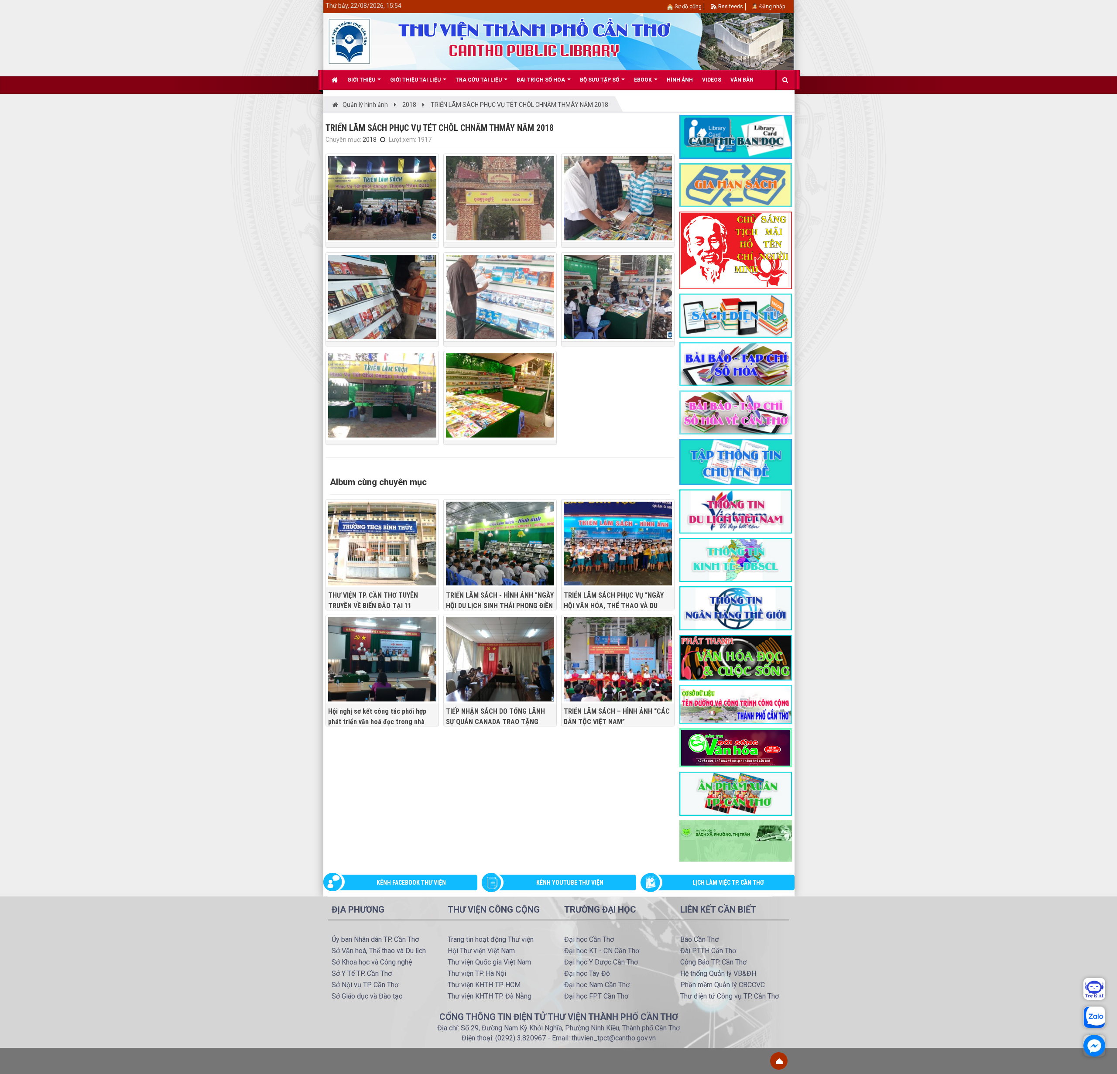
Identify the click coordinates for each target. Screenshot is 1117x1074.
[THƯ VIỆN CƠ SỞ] (735, 840)
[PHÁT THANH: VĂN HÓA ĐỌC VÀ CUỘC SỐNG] (735, 656)
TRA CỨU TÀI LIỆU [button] (479, 80)
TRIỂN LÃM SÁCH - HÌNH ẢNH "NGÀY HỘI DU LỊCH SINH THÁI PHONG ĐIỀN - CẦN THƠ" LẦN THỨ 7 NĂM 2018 (500, 605)
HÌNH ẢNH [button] (680, 80)
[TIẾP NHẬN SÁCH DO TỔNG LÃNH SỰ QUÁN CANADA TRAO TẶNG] (500, 659)
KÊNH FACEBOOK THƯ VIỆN (411, 882)
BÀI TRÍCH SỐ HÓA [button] (541, 80)
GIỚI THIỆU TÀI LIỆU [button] (416, 80)
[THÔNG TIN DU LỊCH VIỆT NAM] (735, 510)
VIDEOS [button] (711, 80)
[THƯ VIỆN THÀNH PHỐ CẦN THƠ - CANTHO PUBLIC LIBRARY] (349, 41)
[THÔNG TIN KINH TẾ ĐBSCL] (735, 559)
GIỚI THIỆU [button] (362, 80)
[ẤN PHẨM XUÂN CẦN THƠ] (735, 793)
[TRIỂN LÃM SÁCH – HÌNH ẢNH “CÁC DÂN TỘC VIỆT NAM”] (618, 659)
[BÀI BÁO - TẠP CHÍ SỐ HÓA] (735, 363)
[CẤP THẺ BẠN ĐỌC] (735, 136)
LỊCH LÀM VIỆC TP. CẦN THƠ (728, 882)
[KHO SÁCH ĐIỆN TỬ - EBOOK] (735, 314)
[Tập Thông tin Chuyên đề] (735, 461)
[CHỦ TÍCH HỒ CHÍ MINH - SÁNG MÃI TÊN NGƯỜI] (735, 249)
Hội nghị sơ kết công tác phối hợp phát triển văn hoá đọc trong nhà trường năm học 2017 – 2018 (377, 721)
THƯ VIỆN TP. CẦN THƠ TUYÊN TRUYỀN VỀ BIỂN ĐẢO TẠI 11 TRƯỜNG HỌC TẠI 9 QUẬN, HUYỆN (378, 605)
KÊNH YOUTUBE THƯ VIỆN (569, 882)
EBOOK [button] (643, 80)
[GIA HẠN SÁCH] (735, 184)
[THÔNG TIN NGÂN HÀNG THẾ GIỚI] (735, 607)
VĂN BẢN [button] (742, 80)
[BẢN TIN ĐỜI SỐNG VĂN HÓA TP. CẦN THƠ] (735, 746)
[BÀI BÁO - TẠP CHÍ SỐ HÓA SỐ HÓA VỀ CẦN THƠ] (735, 411)
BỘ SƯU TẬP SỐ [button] (600, 80)
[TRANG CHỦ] (335, 79)
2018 (370, 139)
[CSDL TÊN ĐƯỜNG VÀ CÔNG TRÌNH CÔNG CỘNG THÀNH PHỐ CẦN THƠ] (735, 703)
